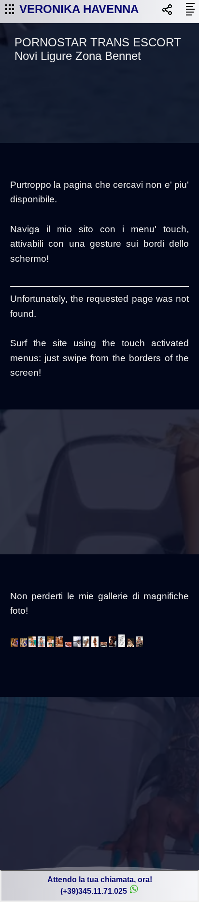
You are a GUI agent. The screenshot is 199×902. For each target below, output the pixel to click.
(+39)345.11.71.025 (93, 891)
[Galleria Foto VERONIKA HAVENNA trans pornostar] (14, 645)
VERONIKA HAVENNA (79, 8)
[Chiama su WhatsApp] (134, 891)
